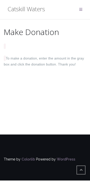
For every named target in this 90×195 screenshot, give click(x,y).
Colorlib (28, 159)
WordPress (66, 159)
